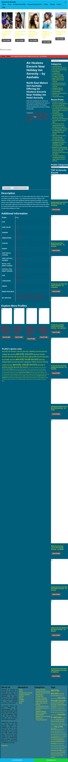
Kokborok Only (19, 280)
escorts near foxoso (42, 367)
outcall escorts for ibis (27, 377)
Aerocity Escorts (36, 115)
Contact (59, 4)
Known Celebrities (57, 90)
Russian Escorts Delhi (19, 4)
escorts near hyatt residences (21, 369)
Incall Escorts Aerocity (58, 83)
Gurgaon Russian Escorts (35, 4)
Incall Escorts (55, 737)
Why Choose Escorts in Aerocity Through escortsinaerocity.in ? (59, 137)
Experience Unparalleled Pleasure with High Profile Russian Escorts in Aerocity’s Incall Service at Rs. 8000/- (60, 151)
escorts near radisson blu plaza (18, 370)
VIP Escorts (55, 95)
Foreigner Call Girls (58, 76)
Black (17, 226)
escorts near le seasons (7, 370)
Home (4, 4)
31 (16, 221)
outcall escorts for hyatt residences (15, 377)
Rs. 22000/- (18, 263)
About (9, 4)
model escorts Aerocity (58, 746)
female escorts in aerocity (56, 723)
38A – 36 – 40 (19, 274)
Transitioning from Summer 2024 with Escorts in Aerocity (57, 115)
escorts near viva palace (39, 370)
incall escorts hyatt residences (38, 372)
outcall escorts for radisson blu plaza (18, 379)
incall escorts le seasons (23, 374)
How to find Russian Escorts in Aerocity (59, 736)
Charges (52, 4)
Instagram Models (57, 88)
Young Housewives (58, 96)
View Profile (6, 40)
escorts (55, 714)
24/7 (16, 290)
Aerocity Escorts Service (59, 68)
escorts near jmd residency (40, 369)
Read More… (5, 745)
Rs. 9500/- (18, 253)
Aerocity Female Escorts (59, 69)
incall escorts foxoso (14, 372)
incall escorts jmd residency (12, 374)
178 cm (17, 247)
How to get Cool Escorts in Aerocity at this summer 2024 (60, 120)
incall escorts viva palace (9, 375)
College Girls (56, 73)
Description (7, 188)
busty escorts (57, 712)
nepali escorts (61, 748)
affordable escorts (54, 708)
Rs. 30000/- (18, 269)
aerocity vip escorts (21, 367)
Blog (3, 7)
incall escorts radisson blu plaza (35, 374)
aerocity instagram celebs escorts (29, 362)
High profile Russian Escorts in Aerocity (59, 734)
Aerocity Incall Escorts (57, 703)
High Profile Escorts (58, 78)
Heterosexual (19, 237)
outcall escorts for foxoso (31, 375)
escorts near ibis (31, 369)
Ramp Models (56, 91)
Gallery (46, 4)
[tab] (7, 188)
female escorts (60, 719)
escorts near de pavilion (33, 367)
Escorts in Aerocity (9, 2)
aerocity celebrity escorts (32, 351)
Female (17, 231)
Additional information (20, 188)
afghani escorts (61, 708)
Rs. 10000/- (18, 258)
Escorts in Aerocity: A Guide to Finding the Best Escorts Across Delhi (59, 103)
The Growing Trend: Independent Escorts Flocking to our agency (59, 125)
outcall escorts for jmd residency (38, 377)
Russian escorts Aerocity (59, 93)
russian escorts (56, 750)
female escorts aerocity (57, 721)
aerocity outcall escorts (25, 364)
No (16, 242)
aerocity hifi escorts (15, 357)
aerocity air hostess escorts (12, 351)
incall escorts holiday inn (25, 372)
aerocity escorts (36, 118)
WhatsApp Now (51, 760)
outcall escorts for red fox (31, 379)
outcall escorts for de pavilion (20, 375)
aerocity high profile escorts (32, 357)
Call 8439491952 (17, 760)
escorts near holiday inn (8, 369)
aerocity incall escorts (27, 359)
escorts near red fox (29, 370)
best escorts (53, 710)
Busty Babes (56, 71)
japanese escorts (57, 745)
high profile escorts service (59, 732)
